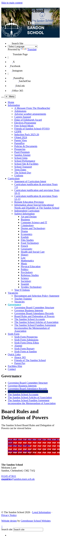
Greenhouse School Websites (36, 520)
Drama (24, 231)
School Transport (23, 166)
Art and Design (29, 216)
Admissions (20, 111)
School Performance (24, 160)
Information (14, 105)
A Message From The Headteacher (32, 108)
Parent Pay (19, 363)
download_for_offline (19, 445)
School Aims (20, 158)
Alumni (18, 345)
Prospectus (19, 149)
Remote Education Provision (29, 202)
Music (24, 263)
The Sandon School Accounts (29, 319)
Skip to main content (11, 2)
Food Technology (30, 243)
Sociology (26, 281)
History (24, 254)
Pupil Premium (22, 152)
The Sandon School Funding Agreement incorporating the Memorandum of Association (35, 328)
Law (23, 257)
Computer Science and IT (34, 222)
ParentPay (19, 143)
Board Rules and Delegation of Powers (34, 316)
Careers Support (22, 117)
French (24, 246)
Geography (26, 248)
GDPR (17, 131)
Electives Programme (25, 122)
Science (25, 278)
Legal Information (41, 512)
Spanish (25, 284)
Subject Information (24, 213)
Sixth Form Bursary (24, 348)
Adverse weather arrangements (30, 114)
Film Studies (27, 240)
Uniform (18, 175)
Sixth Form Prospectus (26, 336)
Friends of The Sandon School (30, 360)
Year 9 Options (22, 290)
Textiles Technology (31, 287)
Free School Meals (24, 125)
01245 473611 (8, 476)
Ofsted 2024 (20, 137)
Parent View (20, 140)
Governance (14, 304)
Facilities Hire (15, 366)
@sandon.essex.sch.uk (18, 479)
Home (11, 102)
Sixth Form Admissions (26, 339)
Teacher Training (23, 298)
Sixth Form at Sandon (25, 351)
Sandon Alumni (22, 155)
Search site (6, 529)
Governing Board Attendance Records (34, 313)
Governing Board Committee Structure (34, 307)
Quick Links (14, 354)
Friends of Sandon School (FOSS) (32, 128)
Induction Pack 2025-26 (26, 134)
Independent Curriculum (26, 210)
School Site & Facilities (26, 163)
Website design (9, 520)
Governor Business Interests (28, 310)
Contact (12, 369)
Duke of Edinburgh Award (28, 119)
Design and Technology (33, 228)
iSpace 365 (20, 357)
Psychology (27, 272)
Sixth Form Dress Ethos (26, 342)
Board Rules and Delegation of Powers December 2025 (33, 441)
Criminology (27, 225)
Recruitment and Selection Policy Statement (36, 295)
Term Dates (20, 169)
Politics (24, 269)
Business (25, 219)
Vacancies (13, 292)
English (25, 237)
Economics (26, 234)
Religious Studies (30, 275)
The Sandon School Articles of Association (36, 322)
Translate (32, 49)
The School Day (22, 172)
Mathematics (27, 260)
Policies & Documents (25, 146)
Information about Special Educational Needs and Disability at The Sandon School (36, 206)
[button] (10, 42)
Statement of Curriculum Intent (30, 181)
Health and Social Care (33, 251)
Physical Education (31, 266)
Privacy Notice (9, 515)
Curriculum (14, 178)
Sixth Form (13, 334)
